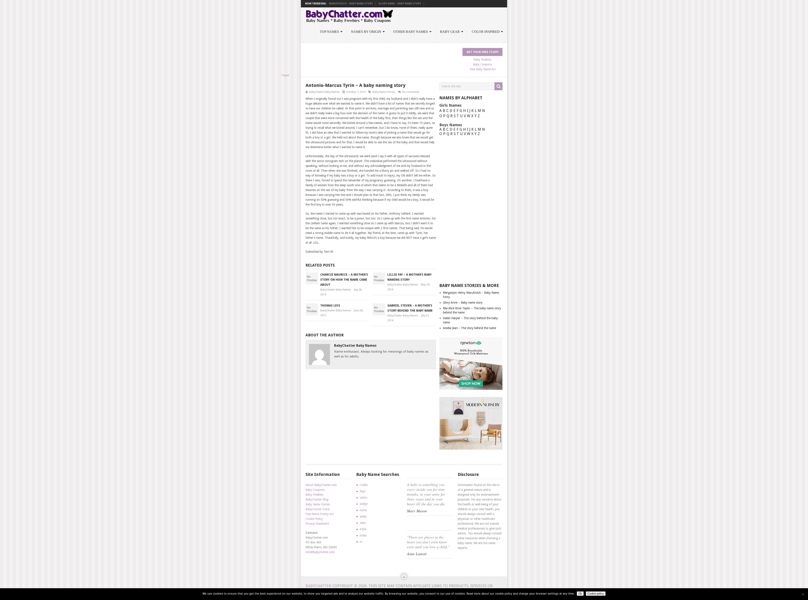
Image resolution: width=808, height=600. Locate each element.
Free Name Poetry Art (320, 514)
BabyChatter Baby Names (324, 91)
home (363, 510)
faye (362, 491)
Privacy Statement (317, 523)
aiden (363, 516)
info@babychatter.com (320, 552)
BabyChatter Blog (317, 499)
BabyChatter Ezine (318, 509)
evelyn (364, 504)
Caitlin (364, 485)
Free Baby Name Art (483, 69)
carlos (363, 497)
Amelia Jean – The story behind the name (469, 328)
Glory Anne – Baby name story (400, 3)
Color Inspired (486, 31)
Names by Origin (366, 31)
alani (363, 522)
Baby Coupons (482, 64)
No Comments (410, 91)
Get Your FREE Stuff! (482, 52)
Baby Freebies (483, 59)
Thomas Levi (330, 305)
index (363, 535)
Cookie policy (595, 593)
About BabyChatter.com (321, 485)
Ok (580, 593)
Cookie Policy (314, 518)
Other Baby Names (410, 31)
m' (361, 541)
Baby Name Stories (383, 91)
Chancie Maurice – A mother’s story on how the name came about (344, 279)
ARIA (363, 529)
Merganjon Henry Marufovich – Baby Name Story (338, 3)
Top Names (329, 31)
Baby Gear (450, 31)
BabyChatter (318, 586)
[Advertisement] (382, 57)
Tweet (285, 75)
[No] (803, 594)
